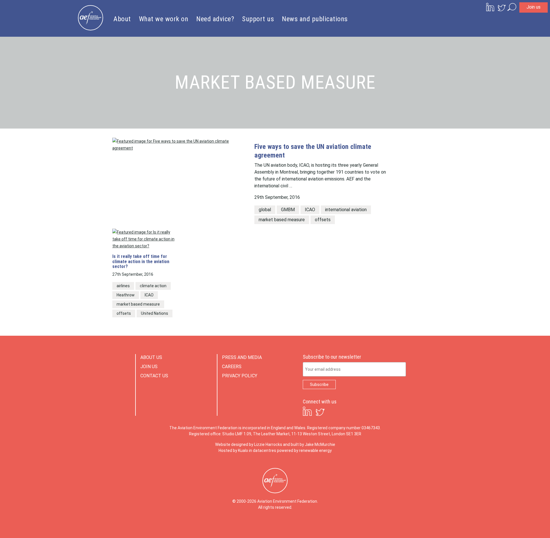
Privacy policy (239, 375)
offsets (323, 219)
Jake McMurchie (320, 444)
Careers (231, 366)
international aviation (346, 209)
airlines (123, 285)
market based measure (282, 219)
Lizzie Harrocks (268, 444)
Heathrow (126, 295)
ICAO (310, 209)
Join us (534, 7)
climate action (153, 285)
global (265, 209)
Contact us (154, 375)
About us (151, 357)
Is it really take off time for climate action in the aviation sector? (140, 261)
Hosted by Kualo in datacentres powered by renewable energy (275, 450)
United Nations (154, 313)
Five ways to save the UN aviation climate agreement (312, 151)
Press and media (242, 357)
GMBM (288, 209)
